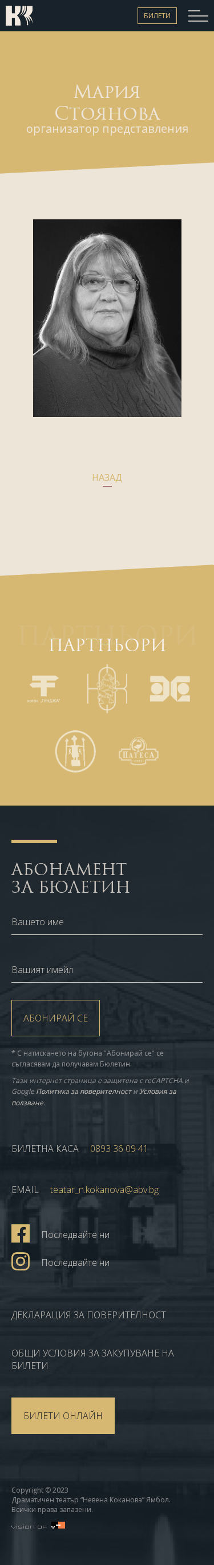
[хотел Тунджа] (44, 689)
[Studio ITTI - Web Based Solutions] (38, 1525)
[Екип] (31, 16)
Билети (157, 16)
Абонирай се (55, 1018)
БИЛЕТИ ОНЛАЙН (63, 1415)
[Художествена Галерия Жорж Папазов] (170, 689)
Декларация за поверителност (88, 1315)
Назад (107, 477)
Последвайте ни (75, 1234)
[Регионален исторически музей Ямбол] (75, 751)
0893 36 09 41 (119, 1148)
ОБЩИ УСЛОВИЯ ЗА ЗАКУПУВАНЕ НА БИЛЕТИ (92, 1359)
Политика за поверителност (83, 1091)
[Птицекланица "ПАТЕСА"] (139, 751)
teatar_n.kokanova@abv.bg (104, 1189)
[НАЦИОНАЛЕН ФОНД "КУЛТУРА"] (107, 689)
